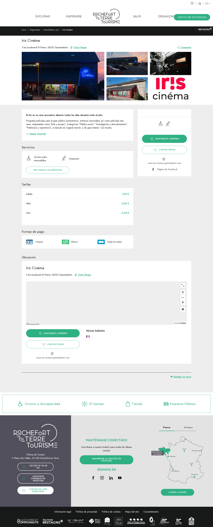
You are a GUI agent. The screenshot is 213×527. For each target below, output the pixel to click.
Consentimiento (151, 511)
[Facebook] (93, 478)
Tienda (137, 403)
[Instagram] (102, 478)
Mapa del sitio (132, 511)
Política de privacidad (86, 511)
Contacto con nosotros (38, 490)
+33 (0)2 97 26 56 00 (38, 466)
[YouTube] (119, 478)
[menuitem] (42, 16)
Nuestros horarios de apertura (38, 478)
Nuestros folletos (182, 403)
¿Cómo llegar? (177, 492)
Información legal (62, 511)
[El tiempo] (192, 3)
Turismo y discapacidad (42, 403)
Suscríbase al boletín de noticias (106, 459)
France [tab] (166, 427)
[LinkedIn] (110, 478)
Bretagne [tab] (188, 427)
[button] (199, 3)
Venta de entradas (192, 17)
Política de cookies (111, 511)
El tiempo (96, 403)
